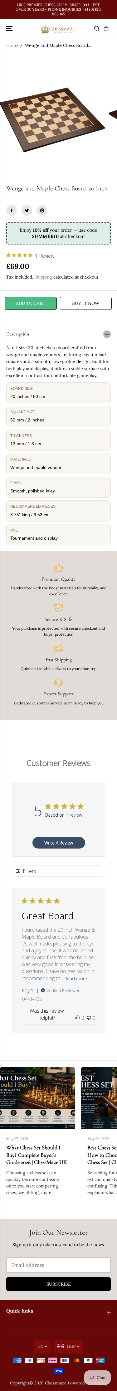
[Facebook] (11, 210)
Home (12, 45)
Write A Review (58, 843)
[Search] (96, 28)
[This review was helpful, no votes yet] (78, 1017)
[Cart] (106, 28)
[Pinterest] (42, 210)
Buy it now (85, 303)
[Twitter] (27, 210)
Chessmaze (55, 1383)
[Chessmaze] (58, 28)
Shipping (43, 277)
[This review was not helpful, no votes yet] (89, 1017)
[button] (10, 28)
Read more (76, 978)
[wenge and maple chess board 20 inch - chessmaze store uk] (52, 116)
